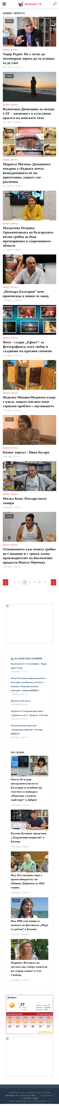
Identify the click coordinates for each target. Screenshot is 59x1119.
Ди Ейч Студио (31, 1098)
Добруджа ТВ (11, 1095)
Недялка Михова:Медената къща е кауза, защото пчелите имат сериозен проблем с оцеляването (29, 401)
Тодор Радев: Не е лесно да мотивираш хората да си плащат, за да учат (29, 58)
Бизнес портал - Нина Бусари (26, 452)
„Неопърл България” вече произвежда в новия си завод (25, 294)
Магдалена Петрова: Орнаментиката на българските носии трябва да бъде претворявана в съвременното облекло (28, 236)
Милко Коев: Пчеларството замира (24, 501)
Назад (5, 582)
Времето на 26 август (21, 701)
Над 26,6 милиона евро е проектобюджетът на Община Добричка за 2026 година (27, 881)
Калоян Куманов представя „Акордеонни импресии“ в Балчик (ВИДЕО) (26, 729)
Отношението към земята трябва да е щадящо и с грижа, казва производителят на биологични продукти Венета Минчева (29, 555)
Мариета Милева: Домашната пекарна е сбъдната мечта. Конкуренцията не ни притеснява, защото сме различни (27, 173)
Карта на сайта (28, 1095)
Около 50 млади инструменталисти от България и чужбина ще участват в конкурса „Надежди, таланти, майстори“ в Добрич (26, 789)
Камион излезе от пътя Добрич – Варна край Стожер (29, 666)
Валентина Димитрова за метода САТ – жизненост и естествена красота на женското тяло (28, 113)
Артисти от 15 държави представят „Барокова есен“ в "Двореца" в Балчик (29, 713)
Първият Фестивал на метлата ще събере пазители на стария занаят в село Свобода (29, 968)
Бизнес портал (10, 50)
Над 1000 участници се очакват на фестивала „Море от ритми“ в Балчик (29, 925)
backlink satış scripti (29, 648)
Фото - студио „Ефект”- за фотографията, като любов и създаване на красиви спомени (27, 346)
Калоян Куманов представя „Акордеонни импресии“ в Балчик (28, 837)
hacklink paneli (29, 645)
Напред (53, 582)
